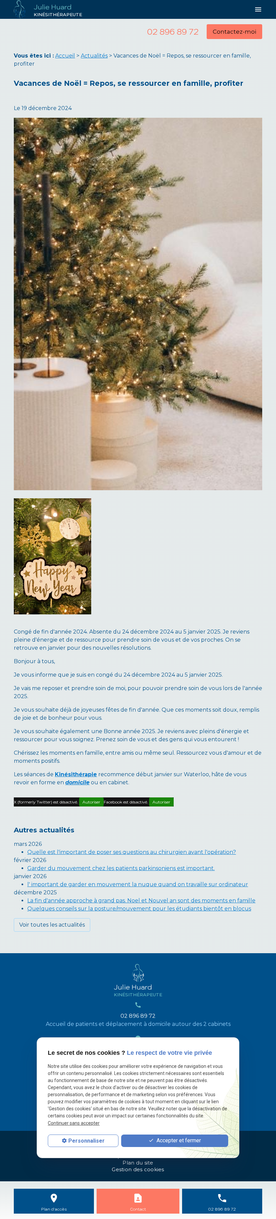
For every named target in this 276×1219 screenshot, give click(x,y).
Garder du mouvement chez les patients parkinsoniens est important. (121, 868)
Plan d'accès (54, 1209)
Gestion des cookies (138, 1169)
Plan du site (138, 1162)
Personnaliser (86, 1141)
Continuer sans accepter (74, 1123)
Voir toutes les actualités (52, 925)
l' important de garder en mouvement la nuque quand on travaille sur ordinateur (137, 884)
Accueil (65, 55)
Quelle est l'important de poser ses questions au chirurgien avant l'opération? (131, 852)
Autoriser (91, 801)
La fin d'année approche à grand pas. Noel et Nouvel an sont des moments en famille (141, 900)
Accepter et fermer (178, 1140)
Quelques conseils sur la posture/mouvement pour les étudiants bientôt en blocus (139, 908)
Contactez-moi (234, 31)
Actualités (94, 55)
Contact (138, 1209)
